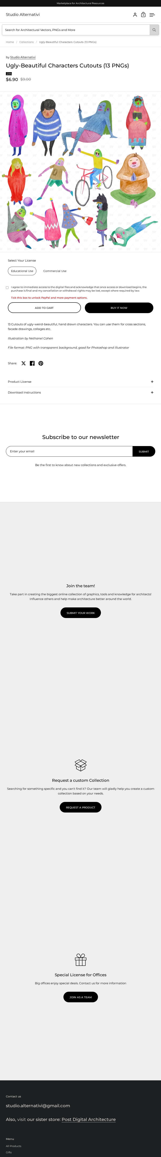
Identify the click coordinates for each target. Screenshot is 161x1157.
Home (10, 42)
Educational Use (22, 271)
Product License (19, 382)
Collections (26, 42)
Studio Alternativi (23, 14)
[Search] (154, 30)
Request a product (80, 807)
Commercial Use (54, 271)
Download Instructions (24, 392)
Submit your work (81, 612)
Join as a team (81, 997)
